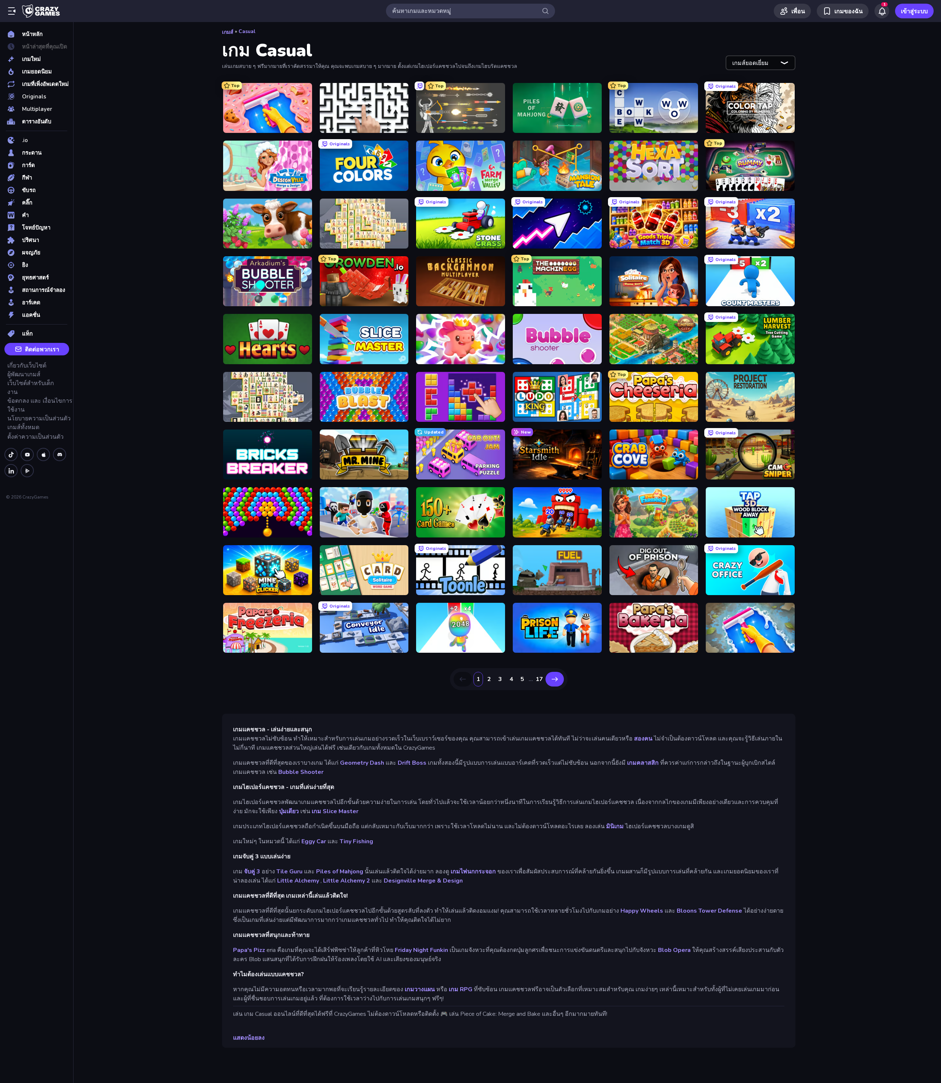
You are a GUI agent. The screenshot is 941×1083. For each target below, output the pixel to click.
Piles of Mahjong (339, 872)
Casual (247, 31)
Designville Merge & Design (423, 881)
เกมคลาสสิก (643, 763)
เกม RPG (460, 989)
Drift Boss (412, 763)
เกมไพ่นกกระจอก (473, 872)
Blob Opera (674, 950)
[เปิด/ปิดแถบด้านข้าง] (12, 11)
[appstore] (43, 454)
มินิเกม (615, 826)
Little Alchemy (298, 881)
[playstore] (27, 470)
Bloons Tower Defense (709, 911)
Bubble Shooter (300, 772)
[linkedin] (11, 470)
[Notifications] (881, 11)
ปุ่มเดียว (289, 811)
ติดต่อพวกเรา (42, 349)
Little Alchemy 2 (346, 881)
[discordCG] (59, 454)
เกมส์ (227, 32)
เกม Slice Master (335, 811)
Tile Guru (289, 872)
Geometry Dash (362, 763)
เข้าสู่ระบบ (914, 11)
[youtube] (27, 454)
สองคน (643, 739)
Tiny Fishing (356, 841)
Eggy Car (313, 841)
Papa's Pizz (249, 950)
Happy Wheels (641, 911)
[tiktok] (11, 454)
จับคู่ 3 (252, 872)
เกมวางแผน (420, 989)
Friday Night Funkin (421, 950)
